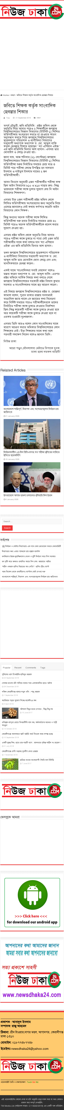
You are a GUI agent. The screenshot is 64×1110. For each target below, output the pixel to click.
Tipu (8, 118)
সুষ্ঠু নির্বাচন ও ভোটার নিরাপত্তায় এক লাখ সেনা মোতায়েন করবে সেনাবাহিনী (31, 546)
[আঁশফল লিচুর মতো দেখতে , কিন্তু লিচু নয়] (10, 713)
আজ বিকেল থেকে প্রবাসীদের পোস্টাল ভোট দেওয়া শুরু (23, 571)
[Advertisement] (32, 55)
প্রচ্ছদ (13, 95)
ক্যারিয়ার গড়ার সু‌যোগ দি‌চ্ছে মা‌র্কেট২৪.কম (19, 700)
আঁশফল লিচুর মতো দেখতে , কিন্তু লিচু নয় (36, 709)
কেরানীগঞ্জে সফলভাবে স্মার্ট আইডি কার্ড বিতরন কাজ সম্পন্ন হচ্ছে (27, 734)
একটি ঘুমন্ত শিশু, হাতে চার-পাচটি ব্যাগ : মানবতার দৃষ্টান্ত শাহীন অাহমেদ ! (31, 742)
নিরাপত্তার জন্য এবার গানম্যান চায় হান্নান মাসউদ (21, 551)
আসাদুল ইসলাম (21, 1022)
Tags (42, 667)
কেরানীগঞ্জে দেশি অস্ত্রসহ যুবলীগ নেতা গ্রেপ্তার (20, 751)
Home (5, 95)
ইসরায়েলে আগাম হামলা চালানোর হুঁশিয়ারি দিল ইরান (28, 495)
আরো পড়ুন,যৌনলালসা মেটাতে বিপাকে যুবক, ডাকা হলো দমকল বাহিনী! (34, 350)
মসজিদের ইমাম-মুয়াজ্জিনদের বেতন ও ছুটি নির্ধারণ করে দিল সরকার (28, 556)
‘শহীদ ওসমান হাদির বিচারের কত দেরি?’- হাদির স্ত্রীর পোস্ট (25, 566)
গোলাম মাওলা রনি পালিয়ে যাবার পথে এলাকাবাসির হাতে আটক (27, 683)
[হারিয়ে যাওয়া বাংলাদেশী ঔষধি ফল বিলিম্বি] (10, 764)
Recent (17, 667)
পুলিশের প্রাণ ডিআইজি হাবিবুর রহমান (17, 674)
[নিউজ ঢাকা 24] (32, 11)
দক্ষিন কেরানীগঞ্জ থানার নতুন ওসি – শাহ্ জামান (21, 691)
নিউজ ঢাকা (10, 341)
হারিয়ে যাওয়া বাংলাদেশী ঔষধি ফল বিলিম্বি (37, 760)
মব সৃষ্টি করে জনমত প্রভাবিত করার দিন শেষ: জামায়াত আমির (26, 561)
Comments (30, 667)
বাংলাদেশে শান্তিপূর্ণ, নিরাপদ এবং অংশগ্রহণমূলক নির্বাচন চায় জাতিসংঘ (30, 576)
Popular (6, 667)
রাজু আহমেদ (19, 1026)
